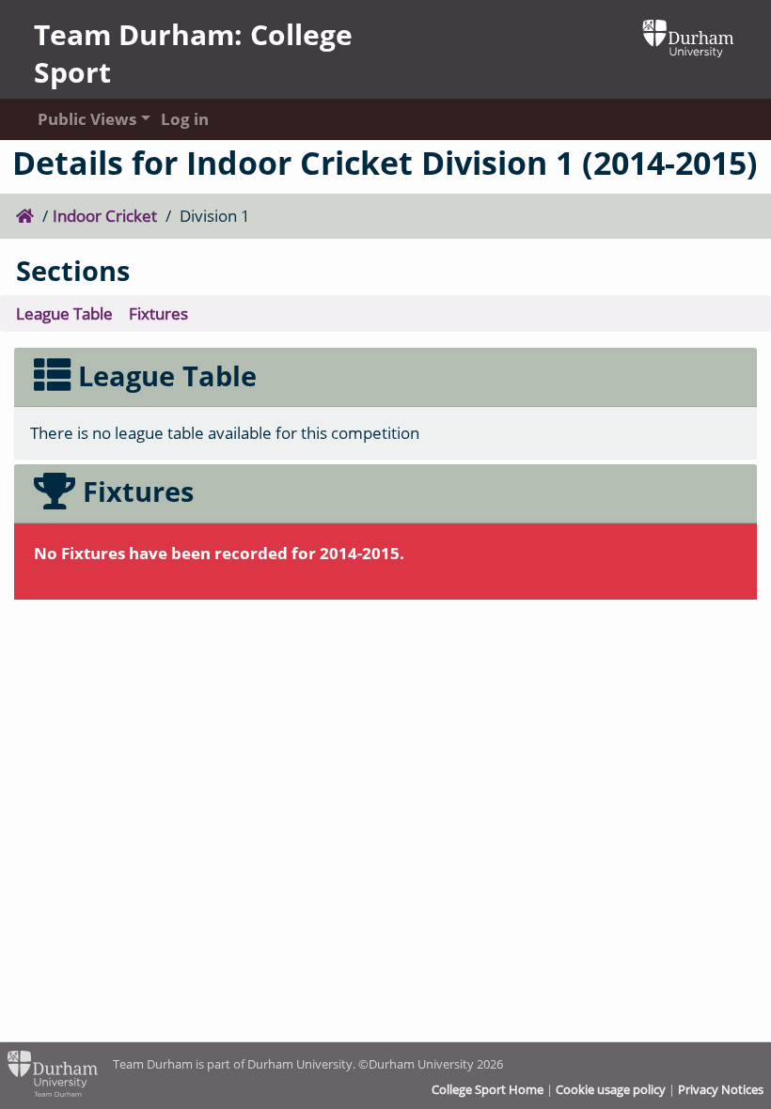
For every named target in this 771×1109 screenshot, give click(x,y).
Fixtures (158, 313)
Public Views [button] (81, 119)
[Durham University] (688, 36)
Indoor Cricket (105, 215)
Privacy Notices (720, 1089)
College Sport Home (487, 1089)
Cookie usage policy (611, 1089)
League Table (64, 313)
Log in (185, 119)
